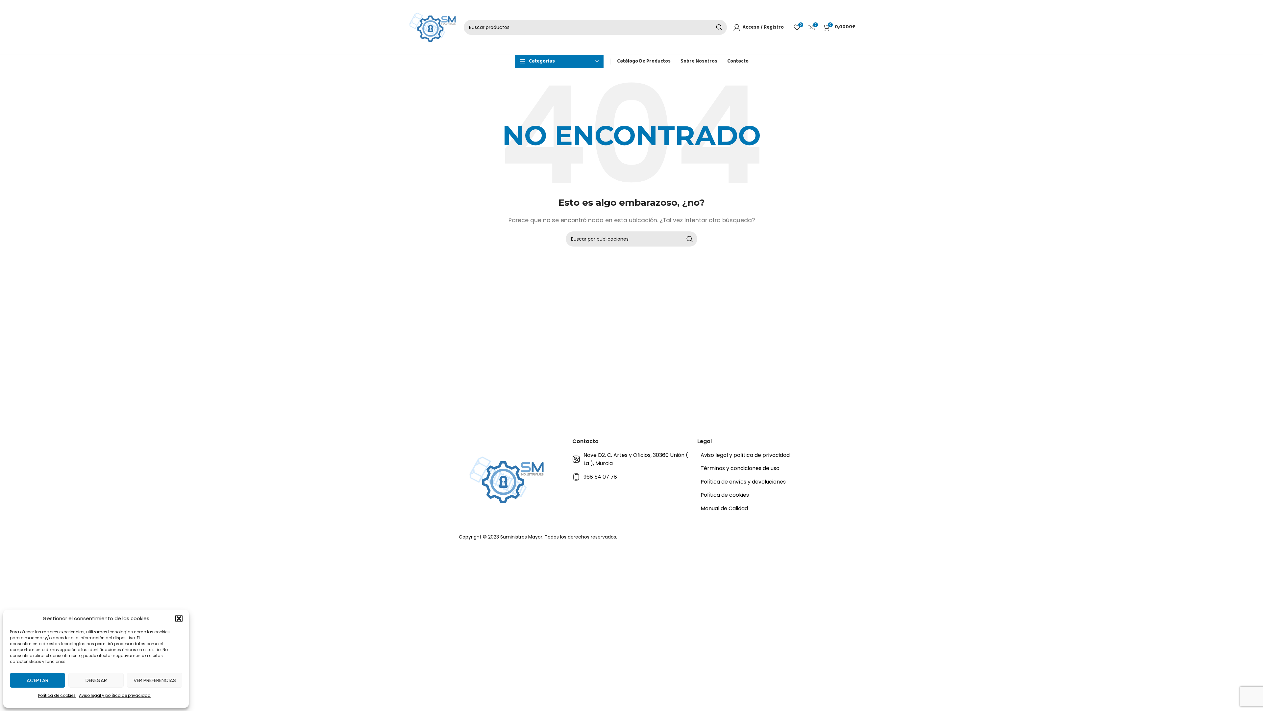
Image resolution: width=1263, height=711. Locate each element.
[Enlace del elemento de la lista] (631, 459)
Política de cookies (57, 695)
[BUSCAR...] (719, 27)
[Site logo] (432, 27)
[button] (179, 618)
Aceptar (37, 680)
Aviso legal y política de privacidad (115, 695)
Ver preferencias (155, 680)
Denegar (96, 680)
